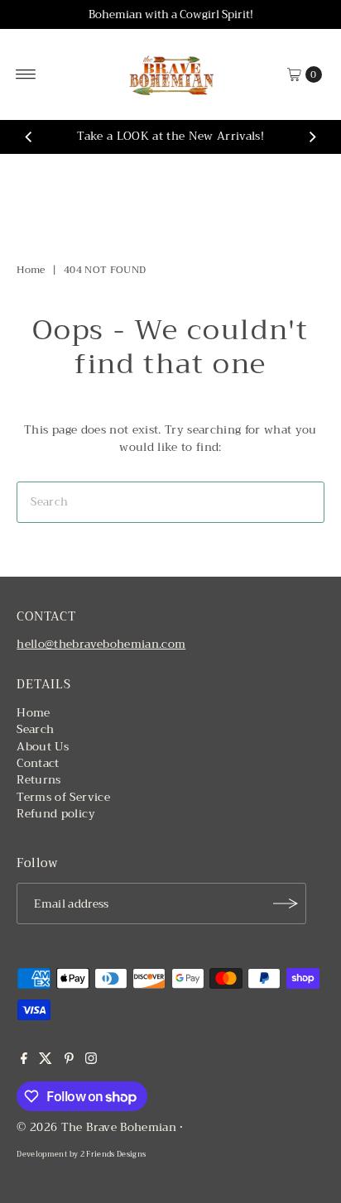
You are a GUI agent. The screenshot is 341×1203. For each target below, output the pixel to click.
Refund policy (55, 813)
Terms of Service (63, 797)
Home (31, 269)
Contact (38, 763)
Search (35, 729)
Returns (38, 779)
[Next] (312, 137)
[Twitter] (45, 1060)
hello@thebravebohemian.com (101, 644)
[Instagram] (91, 1060)
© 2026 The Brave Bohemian (96, 1127)
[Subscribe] (285, 903)
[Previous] (29, 137)
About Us (43, 746)
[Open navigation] (26, 74)
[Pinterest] (69, 1060)
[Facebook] (24, 1060)
